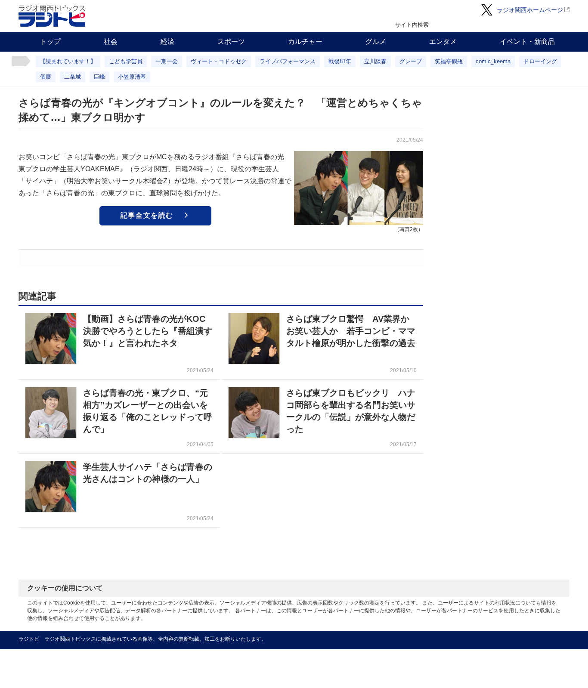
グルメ (375, 41)
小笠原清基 (132, 77)
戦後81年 (339, 61)
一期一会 (166, 61)
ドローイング (540, 61)
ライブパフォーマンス (288, 61)
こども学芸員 (125, 61)
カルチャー (305, 41)
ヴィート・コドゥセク (219, 61)
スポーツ (231, 41)
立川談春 (375, 61)
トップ (50, 41)
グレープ (410, 61)
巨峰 (99, 77)
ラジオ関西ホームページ (530, 10)
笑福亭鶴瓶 (449, 61)
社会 (111, 41)
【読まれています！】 (68, 61)
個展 (45, 77)
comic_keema (493, 61)
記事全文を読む (147, 215)
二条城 (72, 77)
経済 (167, 41)
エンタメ (443, 41)
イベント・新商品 (527, 41)
